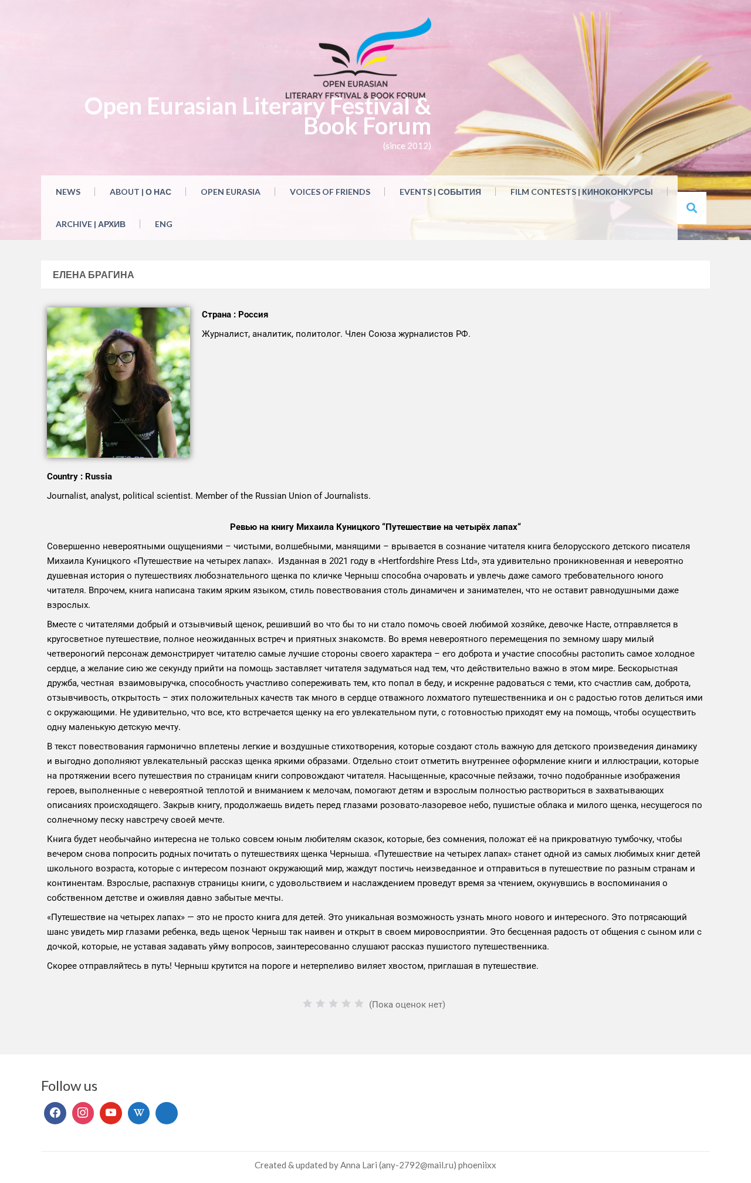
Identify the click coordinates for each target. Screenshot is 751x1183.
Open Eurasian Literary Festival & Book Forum (257, 116)
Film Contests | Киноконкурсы (581, 192)
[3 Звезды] (333, 1003)
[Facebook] (55, 1113)
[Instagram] (83, 1113)
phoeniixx (477, 1165)
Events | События (440, 192)
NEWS (68, 192)
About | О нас (140, 192)
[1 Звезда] (307, 1003)
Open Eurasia (231, 192)
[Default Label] (111, 1113)
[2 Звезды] (320, 1003)
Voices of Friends (330, 192)
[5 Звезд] (359, 1003)
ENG (163, 224)
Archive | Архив (91, 224)
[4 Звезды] (346, 1003)
